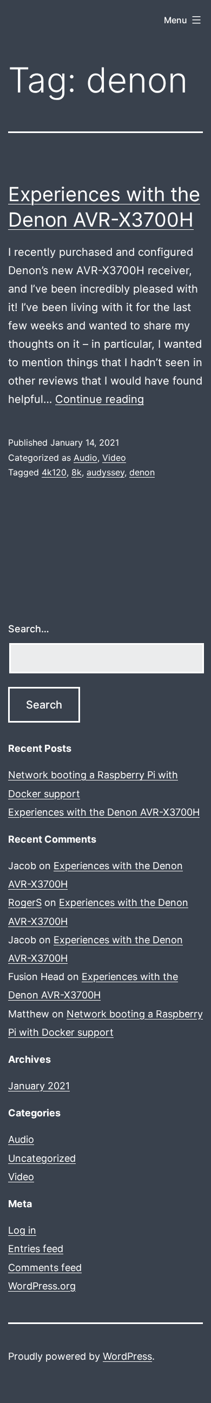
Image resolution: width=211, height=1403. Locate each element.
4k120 (54, 472)
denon (142, 472)
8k (76, 472)
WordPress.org (42, 1286)
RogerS (25, 902)
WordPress (127, 1356)
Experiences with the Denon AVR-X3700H (104, 812)
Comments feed (45, 1267)
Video (114, 457)
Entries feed (35, 1248)
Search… (28, 628)
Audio (85, 457)
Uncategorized (42, 1158)
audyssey (105, 472)
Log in (22, 1230)
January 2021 (39, 1085)
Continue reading (99, 399)
